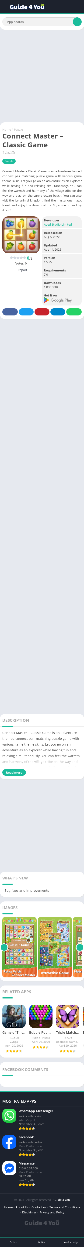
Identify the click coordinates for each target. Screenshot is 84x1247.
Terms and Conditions (64, 1207)
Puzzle (18, 129)
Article (14, 1242)
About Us (22, 1207)
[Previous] (4, 947)
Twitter (26, 311)
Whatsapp (74, 311)
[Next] (80, 947)
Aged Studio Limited (58, 224)
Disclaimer (29, 1212)
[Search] (77, 21)
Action (42, 1242)
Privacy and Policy (51, 1212)
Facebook (10, 311)
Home (6, 129)
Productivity (70, 1242)
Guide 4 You (61, 1200)
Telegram (57, 311)
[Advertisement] (42, 76)
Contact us (39, 1207)
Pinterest (42, 311)
